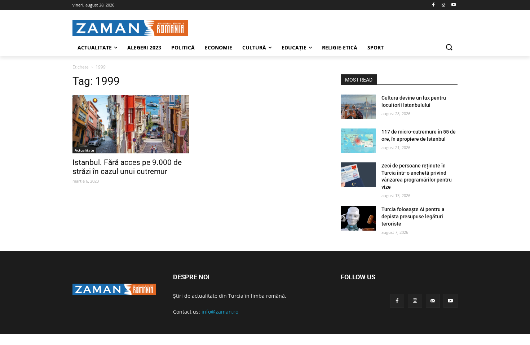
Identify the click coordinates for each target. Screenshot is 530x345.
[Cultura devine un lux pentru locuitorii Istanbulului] (358, 107)
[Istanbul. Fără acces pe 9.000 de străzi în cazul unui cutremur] (130, 124)
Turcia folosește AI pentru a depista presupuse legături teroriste (413, 216)
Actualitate (84, 150)
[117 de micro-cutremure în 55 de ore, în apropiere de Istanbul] (358, 140)
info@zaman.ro (220, 311)
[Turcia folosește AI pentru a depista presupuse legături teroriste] (358, 218)
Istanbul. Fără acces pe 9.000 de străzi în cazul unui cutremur (127, 167)
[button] (449, 47)
